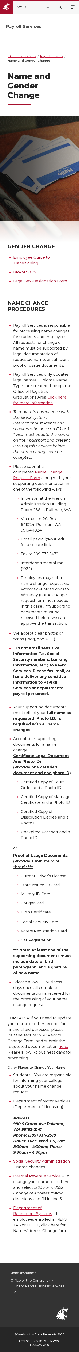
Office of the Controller (30, 1281)
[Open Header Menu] (47, 7)
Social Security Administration (41, 1161)
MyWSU (55, 1341)
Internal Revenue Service (37, 1176)
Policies (40, 1341)
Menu (72, 7)
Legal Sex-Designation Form (40, 281)
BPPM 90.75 (24, 272)
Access (24, 1341)
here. (63, 1046)
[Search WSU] (60, 7)
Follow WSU (39, 1345)
